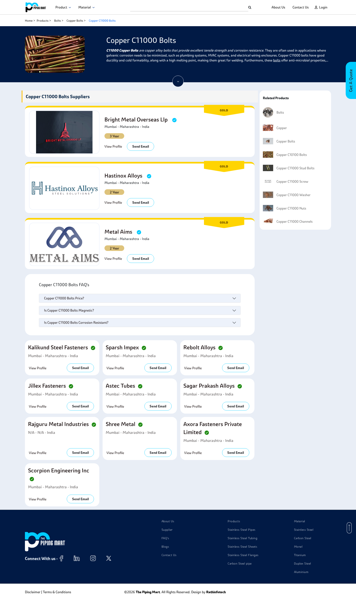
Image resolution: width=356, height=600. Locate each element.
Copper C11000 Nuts (291, 208)
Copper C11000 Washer (293, 195)
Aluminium (301, 572)
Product (62, 7)
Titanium (300, 555)
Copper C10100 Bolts (291, 155)
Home (29, 20)
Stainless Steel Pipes (241, 530)
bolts (276, 60)
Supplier (167, 530)
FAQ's (165, 538)
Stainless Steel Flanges (243, 555)
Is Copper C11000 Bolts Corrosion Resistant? (76, 322)
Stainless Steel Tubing (242, 538)
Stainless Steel (304, 530)
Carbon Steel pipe (240, 563)
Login (323, 7)
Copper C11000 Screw (292, 181)
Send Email (140, 146)
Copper (281, 128)
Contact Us (301, 7)
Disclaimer (32, 592)
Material (85, 7)
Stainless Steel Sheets (242, 546)
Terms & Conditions (57, 592)
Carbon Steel (302, 538)
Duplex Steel (302, 563)
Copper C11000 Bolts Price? (64, 298)
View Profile (113, 146)
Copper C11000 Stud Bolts (295, 168)
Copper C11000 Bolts (102, 20)
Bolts (57, 20)
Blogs (165, 546)
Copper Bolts (75, 20)
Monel (298, 546)
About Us (278, 7)
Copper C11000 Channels (294, 221)
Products (42, 20)
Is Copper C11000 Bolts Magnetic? (69, 310)
